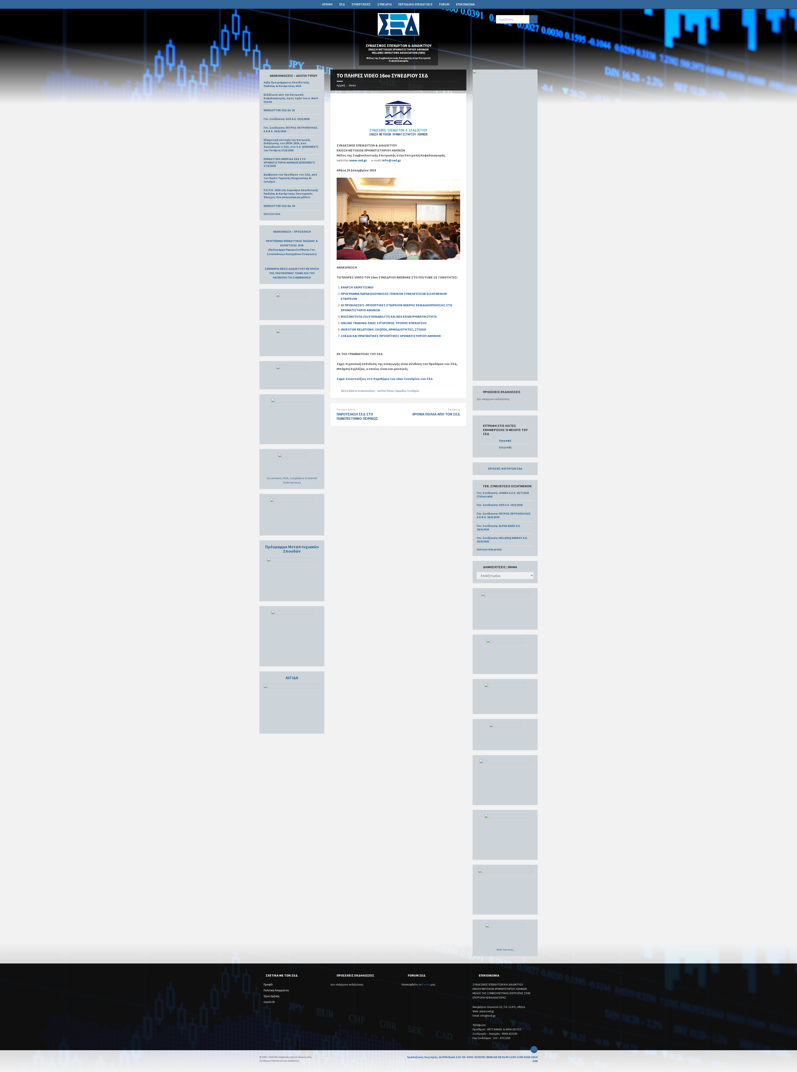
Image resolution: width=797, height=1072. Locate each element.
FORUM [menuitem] (444, 4)
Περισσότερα (272, 214)
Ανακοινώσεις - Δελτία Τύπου (376, 391)
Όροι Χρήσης (272, 996)
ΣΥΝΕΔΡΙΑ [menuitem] (384, 4)
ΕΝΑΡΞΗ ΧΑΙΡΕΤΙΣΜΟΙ (357, 287)
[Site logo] (398, 34)
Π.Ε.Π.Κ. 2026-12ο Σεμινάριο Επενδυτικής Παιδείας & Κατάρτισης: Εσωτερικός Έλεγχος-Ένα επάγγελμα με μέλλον (291, 193)
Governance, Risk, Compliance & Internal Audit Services (292, 480)
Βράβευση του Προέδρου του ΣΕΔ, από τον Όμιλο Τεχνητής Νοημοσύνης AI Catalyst (290, 178)
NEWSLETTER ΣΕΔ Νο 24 (279, 206)
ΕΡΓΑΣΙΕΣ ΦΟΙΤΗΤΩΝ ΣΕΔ (505, 468)
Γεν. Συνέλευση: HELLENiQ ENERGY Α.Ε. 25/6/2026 (502, 539)
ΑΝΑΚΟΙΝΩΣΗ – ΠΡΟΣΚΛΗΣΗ (292, 231)
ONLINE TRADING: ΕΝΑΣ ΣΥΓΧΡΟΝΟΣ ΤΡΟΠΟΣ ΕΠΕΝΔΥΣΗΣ (384, 323)
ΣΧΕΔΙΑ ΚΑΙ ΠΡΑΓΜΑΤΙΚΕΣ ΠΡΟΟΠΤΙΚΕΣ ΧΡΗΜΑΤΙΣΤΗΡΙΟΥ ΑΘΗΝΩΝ (391, 336)
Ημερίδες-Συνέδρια (407, 391)
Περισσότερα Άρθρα (489, 549)
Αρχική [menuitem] (327, 4)
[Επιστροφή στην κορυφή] (534, 1049)
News (352, 85)
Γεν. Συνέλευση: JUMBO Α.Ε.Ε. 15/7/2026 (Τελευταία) (503, 494)
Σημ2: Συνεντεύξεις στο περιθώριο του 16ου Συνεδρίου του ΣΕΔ (385, 379)
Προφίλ (268, 984)
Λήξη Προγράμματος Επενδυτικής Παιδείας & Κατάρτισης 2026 (286, 84)
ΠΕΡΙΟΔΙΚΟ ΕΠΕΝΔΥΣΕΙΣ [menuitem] (415, 4)
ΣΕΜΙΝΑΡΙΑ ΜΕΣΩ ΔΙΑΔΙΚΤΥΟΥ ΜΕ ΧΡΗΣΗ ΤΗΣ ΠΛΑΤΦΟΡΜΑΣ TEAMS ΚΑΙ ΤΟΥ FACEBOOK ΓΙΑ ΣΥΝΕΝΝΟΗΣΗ (292, 273)
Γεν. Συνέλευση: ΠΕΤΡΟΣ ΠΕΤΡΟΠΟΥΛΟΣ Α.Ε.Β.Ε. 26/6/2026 (291, 129)
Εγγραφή (505, 440)
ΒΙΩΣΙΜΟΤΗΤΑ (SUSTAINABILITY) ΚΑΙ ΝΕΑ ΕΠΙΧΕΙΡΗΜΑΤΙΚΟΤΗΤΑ (389, 316)
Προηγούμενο (346, 409)
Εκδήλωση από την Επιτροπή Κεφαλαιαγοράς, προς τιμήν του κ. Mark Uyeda (291, 98)
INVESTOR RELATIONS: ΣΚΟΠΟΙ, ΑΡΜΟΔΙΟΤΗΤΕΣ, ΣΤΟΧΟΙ (383, 329)
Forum (426, 984)
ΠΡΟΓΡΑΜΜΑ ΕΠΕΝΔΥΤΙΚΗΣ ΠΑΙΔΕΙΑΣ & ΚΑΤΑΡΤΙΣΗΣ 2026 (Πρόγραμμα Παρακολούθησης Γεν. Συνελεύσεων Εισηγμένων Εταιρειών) (292, 247)
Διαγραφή (505, 447)
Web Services (505, 949)
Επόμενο (454, 409)
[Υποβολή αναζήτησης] (533, 19)
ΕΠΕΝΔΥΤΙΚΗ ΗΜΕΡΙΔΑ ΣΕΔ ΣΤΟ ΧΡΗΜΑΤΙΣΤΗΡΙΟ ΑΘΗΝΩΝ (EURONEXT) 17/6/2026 (289, 162)
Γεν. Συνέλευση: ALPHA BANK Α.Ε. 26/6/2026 (499, 527)
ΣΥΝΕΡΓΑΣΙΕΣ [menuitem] (361, 4)
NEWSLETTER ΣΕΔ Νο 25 (279, 110)
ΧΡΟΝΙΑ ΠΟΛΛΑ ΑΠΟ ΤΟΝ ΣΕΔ (436, 414)
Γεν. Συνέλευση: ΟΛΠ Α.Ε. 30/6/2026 (286, 119)
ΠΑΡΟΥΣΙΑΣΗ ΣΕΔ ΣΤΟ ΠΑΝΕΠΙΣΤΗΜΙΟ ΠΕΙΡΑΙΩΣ (357, 416)
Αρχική (341, 85)
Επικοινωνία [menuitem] (465, 4)
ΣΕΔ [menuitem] (342, 4)
